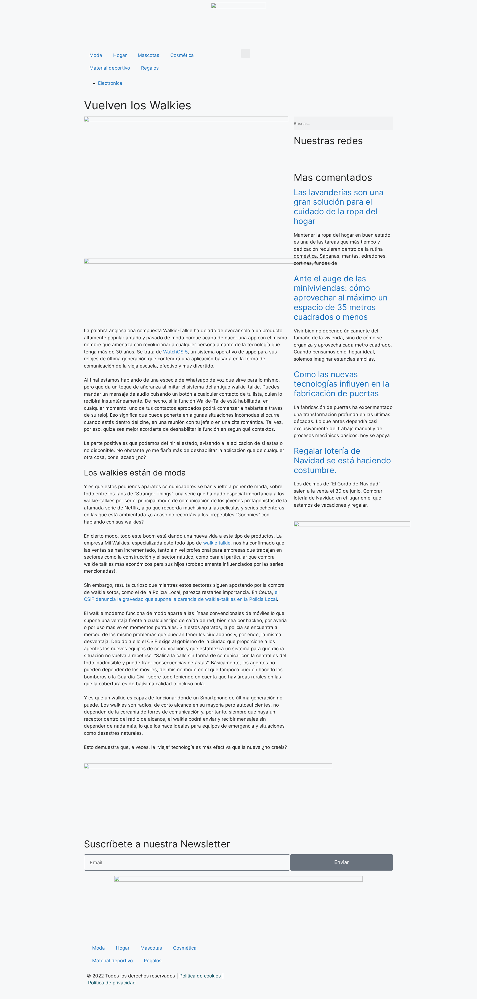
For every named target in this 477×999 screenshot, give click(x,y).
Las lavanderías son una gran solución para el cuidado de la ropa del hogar (338, 206)
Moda (95, 55)
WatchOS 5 (175, 352)
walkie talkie (216, 543)
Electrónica (110, 83)
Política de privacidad (112, 982)
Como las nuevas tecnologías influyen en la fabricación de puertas (341, 383)
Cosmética (182, 55)
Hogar (120, 55)
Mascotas (148, 55)
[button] (245, 53)
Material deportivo (109, 68)
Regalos (150, 68)
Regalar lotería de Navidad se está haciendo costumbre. (342, 460)
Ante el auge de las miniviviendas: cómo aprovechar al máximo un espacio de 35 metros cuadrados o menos (341, 298)
